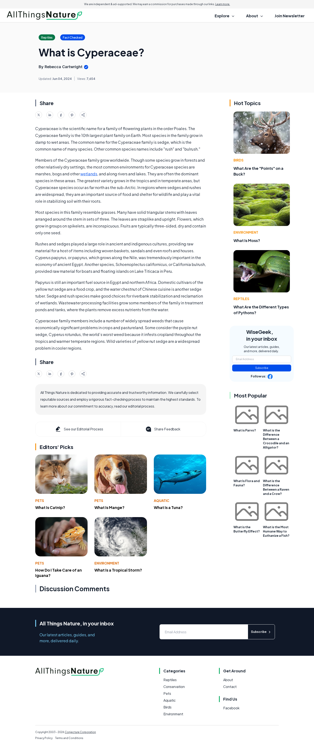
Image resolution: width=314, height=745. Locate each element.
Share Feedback (167, 429)
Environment (106, 563)
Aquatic (161, 500)
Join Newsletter (290, 15)
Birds (238, 160)
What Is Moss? (246, 240)
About (228, 680)
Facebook (231, 708)
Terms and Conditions (69, 738)
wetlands (88, 173)
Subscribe (261, 368)
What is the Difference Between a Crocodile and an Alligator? (276, 438)
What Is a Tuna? (168, 507)
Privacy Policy (44, 738)
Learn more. (222, 4)
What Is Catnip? (50, 507)
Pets (39, 500)
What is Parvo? (244, 430)
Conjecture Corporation (80, 732)
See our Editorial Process (83, 429)
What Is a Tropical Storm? (118, 570)
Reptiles (241, 298)
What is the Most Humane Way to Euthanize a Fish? (276, 531)
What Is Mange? (109, 507)
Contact (230, 686)
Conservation (174, 686)
